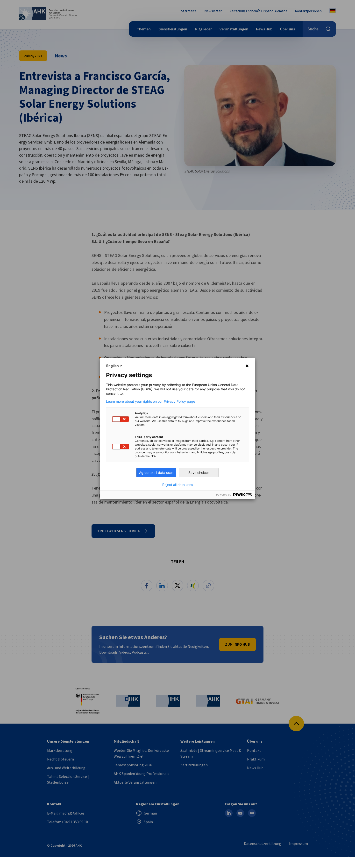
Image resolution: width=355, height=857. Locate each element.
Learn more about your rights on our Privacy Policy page (150, 401)
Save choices (198, 472)
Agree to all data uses (156, 472)
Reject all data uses (177, 485)
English (112, 366)
